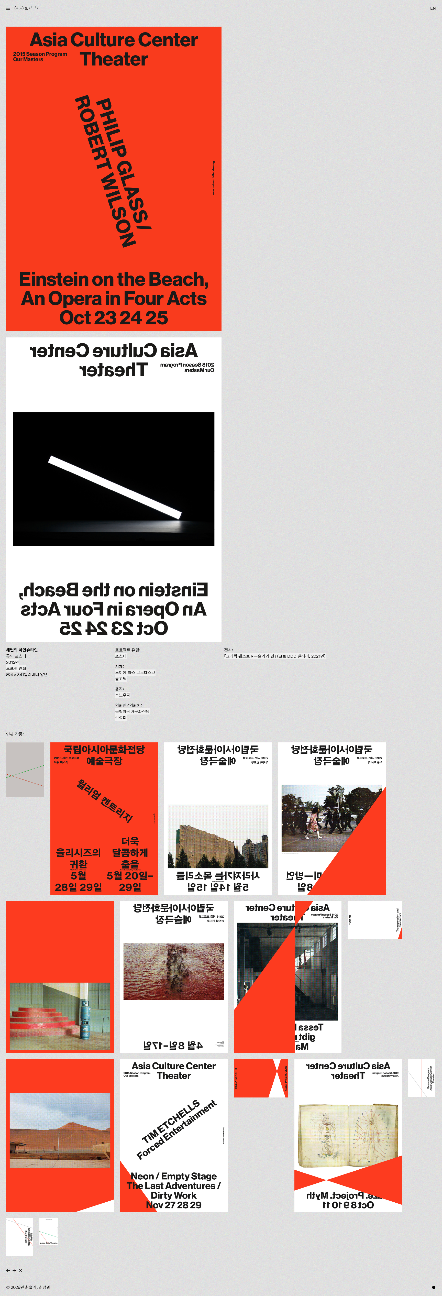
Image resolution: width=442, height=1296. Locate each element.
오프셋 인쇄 (16, 668)
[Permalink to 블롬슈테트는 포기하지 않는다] (287, 977)
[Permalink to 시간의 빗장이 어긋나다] (174, 977)
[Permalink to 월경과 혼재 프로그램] (375, 920)
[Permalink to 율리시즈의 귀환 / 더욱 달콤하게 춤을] (104, 818)
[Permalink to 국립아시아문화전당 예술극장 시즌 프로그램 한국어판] (19, 1237)
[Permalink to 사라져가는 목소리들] (218, 818)
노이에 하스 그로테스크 (135, 672)
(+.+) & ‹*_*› (26, 8)
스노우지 (122, 695)
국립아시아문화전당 (132, 711)
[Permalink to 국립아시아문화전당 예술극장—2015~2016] (25, 769)
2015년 (12, 662)
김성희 (121, 717)
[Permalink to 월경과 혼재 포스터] (60, 1135)
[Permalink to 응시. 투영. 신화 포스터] (348, 1135)
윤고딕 (121, 678)
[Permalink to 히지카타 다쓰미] (332, 818)
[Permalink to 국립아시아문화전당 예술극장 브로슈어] (48, 1231)
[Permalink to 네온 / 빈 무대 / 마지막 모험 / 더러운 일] (174, 1135)
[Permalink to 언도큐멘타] (60, 977)
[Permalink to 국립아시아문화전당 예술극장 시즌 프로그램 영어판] (421, 1078)
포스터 (121, 656)
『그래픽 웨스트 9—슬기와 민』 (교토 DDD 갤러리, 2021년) (275, 656)
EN (433, 8)
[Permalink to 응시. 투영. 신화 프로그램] (261, 1078)
